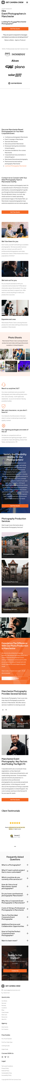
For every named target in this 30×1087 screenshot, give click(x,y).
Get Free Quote (15, 29)
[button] (27, 2)
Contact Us (15, 971)
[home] (12, 2)
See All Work (15, 678)
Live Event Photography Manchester (15, 166)
